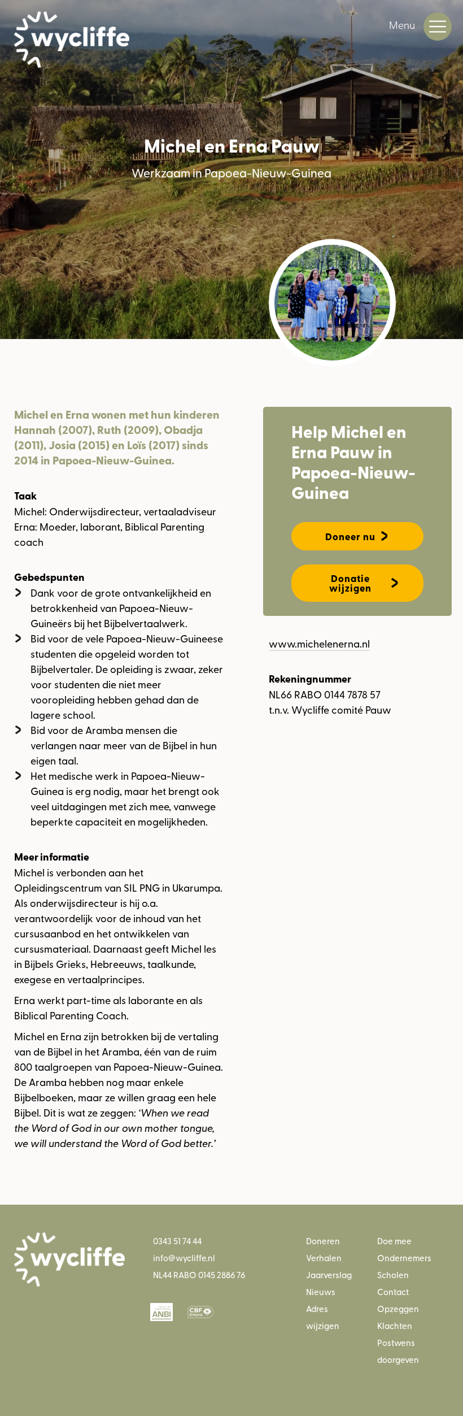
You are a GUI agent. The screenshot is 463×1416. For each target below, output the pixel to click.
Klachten (394, 1325)
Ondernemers (404, 1257)
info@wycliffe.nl (184, 1257)
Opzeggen (398, 1308)
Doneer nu (350, 536)
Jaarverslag (329, 1274)
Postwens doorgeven (398, 1350)
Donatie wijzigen (350, 583)
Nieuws (320, 1291)
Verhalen (324, 1257)
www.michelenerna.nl (319, 643)
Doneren (323, 1240)
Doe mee (394, 1240)
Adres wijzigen (322, 1316)
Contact (393, 1291)
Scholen (393, 1274)
